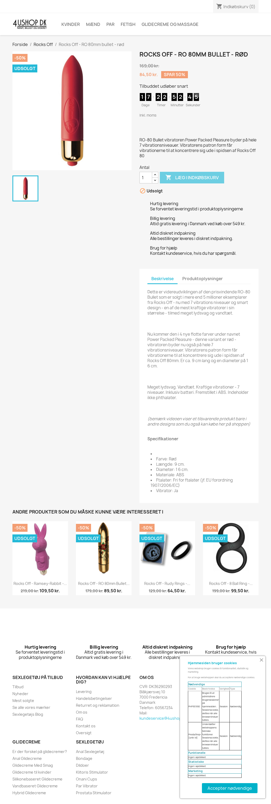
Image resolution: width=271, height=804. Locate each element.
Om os (81, 712)
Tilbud (18, 686)
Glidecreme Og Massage (170, 24)
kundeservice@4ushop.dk (163, 718)
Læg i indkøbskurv (192, 177)
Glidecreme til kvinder (31, 772)
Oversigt (84, 732)
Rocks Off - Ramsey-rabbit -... (40, 583)
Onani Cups (86, 779)
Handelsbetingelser (94, 698)
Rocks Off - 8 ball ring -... (231, 583)
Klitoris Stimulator (92, 772)
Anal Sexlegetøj (90, 751)
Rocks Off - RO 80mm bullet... (104, 583)
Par (110, 24)
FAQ (79, 719)
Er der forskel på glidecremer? (39, 751)
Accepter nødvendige (229, 788)
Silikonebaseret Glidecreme (37, 779)
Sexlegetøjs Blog (27, 714)
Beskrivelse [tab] (162, 278)
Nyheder (20, 693)
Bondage (84, 758)
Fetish (128, 24)
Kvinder (70, 24)
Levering (84, 691)
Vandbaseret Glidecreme (35, 785)
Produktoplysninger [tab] (202, 278)
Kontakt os (86, 725)
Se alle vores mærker (31, 707)
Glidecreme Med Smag (32, 765)
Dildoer (82, 765)
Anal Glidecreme (27, 758)
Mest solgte (23, 700)
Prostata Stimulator (93, 792)
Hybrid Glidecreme (29, 792)
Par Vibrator (87, 785)
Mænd (93, 24)
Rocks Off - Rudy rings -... (167, 583)
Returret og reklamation (97, 705)
